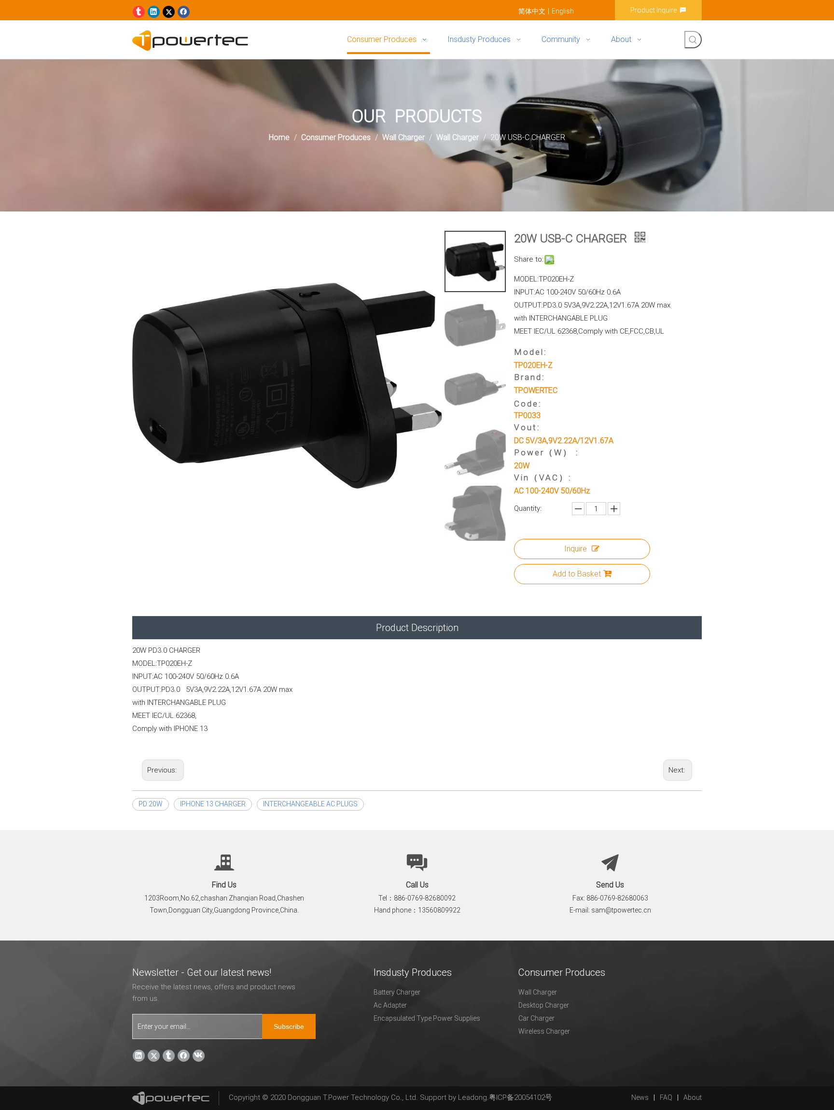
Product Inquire (655, 10)
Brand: (529, 377)
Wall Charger (537, 992)
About (692, 1097)
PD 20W (151, 804)
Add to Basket (577, 573)
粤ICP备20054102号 (520, 1097)
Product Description (417, 627)
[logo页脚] (170, 1098)
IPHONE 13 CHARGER (213, 804)
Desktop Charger (543, 1005)
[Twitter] (169, 12)
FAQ (666, 1097)
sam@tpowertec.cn (621, 910)
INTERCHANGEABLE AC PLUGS (310, 804)
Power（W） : (546, 452)
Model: (530, 352)
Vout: (527, 427)
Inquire (575, 548)
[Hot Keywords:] (693, 39)
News (640, 1097)
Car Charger (536, 1018)
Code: (528, 403)
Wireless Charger (544, 1031)
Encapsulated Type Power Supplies (427, 1018)
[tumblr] (139, 12)
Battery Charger (397, 992)
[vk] (199, 1056)
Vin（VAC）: (543, 477)
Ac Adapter (390, 1005)
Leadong (472, 1097)
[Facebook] (184, 12)
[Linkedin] (154, 12)
